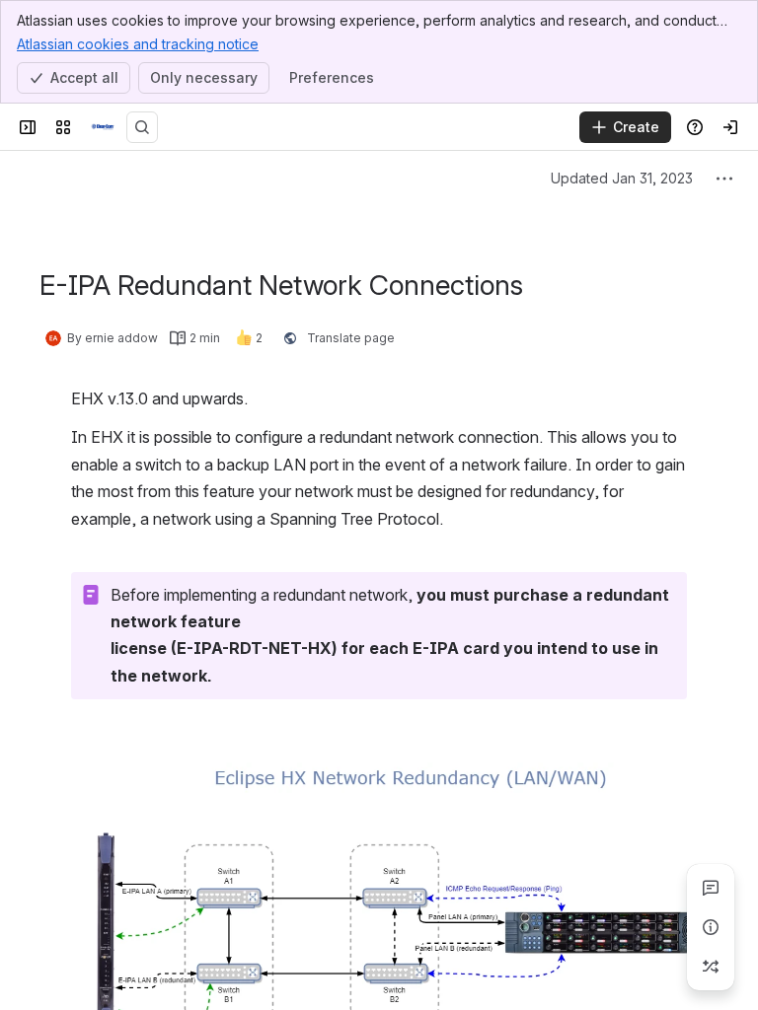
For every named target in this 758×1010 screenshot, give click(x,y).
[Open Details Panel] (710, 927)
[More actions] (724, 178)
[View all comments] (710, 887)
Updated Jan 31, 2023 (622, 178)
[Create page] (710, 966)
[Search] (142, 127)
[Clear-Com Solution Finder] (102, 127)
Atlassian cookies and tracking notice (138, 44)
